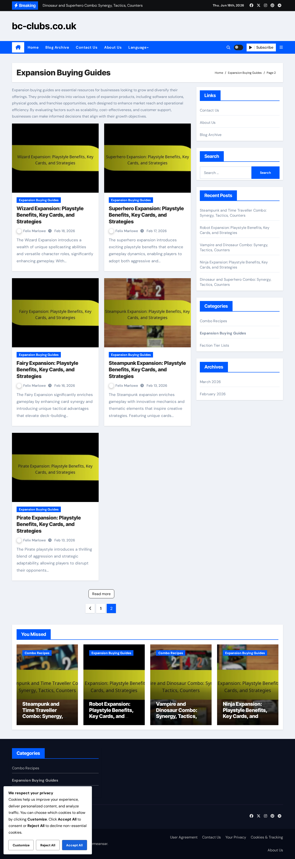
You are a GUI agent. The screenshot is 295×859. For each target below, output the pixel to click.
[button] (281, 47)
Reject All (47, 845)
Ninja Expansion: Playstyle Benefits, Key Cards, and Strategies (234, 265)
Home (33, 47)
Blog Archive (57, 47)
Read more (101, 593)
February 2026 (213, 394)
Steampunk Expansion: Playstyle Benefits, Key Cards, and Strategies (147, 369)
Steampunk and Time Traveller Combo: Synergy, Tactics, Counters (233, 213)
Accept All (74, 845)
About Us (112, 47)
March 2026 (210, 381)
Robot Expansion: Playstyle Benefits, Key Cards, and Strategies (234, 230)
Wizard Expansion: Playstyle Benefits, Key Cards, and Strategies (50, 214)
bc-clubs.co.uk (44, 26)
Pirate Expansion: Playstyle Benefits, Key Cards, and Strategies (49, 524)
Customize (21, 845)
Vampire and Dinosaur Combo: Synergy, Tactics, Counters (176, 713)
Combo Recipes (213, 321)
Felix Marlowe (35, 231)
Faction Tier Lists (214, 345)
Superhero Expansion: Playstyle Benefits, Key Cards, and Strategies (146, 214)
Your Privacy (235, 837)
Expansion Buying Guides (39, 200)
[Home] (18, 47)
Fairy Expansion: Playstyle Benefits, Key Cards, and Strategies (47, 369)
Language (137, 47)
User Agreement (184, 837)
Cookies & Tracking (267, 837)
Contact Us (86, 47)
